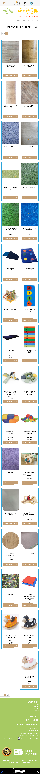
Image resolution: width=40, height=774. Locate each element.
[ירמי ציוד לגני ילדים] (20, 3)
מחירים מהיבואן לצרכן (28, 16)
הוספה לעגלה (27, 76)
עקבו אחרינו (33, 716)
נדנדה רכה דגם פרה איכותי (29, 636)
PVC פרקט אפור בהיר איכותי (10, 66)
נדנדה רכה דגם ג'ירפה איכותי (11, 636)
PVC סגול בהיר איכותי (29, 554)
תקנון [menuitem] (37, 710)
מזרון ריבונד (10, 269)
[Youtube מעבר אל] (31, 720)
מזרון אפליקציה (29, 269)
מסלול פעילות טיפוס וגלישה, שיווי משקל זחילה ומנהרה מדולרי (10, 392)
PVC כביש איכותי (10, 594)
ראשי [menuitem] (37, 704)
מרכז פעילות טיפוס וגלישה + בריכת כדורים (29, 392)
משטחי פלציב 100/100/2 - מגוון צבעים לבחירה (29, 596)
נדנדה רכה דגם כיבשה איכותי (29, 677)
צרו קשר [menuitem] (36, 706)
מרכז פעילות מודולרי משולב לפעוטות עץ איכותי (29, 514)
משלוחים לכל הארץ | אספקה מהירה (25, 11)
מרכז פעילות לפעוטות (10, 309)
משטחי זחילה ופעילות (22, 20)
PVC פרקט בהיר (29, 147)
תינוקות (31, 20)
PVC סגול (10, 472)
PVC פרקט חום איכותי (29, 66)
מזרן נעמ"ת (10, 350)
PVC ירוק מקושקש (29, 187)
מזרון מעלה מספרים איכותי (29, 310)
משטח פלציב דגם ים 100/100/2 (29, 229)
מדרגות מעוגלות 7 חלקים (11, 432)
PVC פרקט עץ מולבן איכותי (10, 107)
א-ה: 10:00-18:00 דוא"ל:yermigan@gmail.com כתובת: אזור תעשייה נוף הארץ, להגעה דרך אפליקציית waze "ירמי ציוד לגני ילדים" (21, 733)
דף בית (37, 20)
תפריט (36, 4)
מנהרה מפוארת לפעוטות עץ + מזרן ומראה (29, 474)
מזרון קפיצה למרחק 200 (29, 351)
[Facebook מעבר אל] (37, 720)
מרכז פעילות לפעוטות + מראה (29, 432)
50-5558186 (5, 11)
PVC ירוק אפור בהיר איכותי (10, 514)
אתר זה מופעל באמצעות (20, 770)
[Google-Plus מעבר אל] (34, 720)
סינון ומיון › (35, 38)
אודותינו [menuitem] (36, 708)
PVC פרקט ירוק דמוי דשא (10, 188)
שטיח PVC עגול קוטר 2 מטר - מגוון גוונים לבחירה (11, 555)
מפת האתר (33, 702)
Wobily (14, 768)
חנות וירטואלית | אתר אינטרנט (20, 772)
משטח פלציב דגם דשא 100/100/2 (11, 229)
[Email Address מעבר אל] (27, 720)
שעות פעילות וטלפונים (27, 725)
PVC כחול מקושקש (10, 147)
